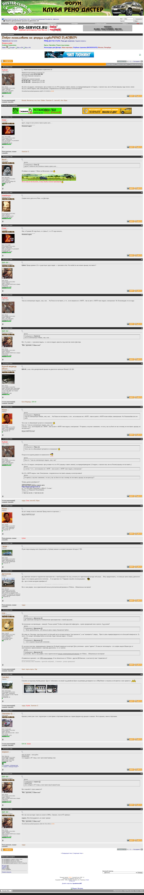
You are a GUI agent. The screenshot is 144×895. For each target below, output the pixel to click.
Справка (31, 23)
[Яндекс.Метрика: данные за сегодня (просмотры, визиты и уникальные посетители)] (77, 888)
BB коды (4, 865)
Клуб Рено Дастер (129, 890)
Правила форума (6, 872)
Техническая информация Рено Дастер (41, 19)
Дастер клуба (9, 41)
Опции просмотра (135, 64)
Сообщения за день (100, 23)
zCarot (87, 879)
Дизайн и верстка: (67, 883)
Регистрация (12, 23)
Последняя (136, 61)
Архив (137, 890)
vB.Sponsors (72, 881)
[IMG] (3, 868)
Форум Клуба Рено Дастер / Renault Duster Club (17, 19)
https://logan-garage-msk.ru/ (31, 487)
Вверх (141, 890)
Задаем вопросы (73, 41)
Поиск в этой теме (122, 64)
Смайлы (4, 867)
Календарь (75, 23)
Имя (121, 18)
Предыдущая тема (67, 853)
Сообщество (51, 23)
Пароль (122, 21)
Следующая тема (77, 853)
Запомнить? (139, 19)
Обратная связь (118, 890)
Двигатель (56, 19)
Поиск (124, 23)
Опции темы (110, 64)
